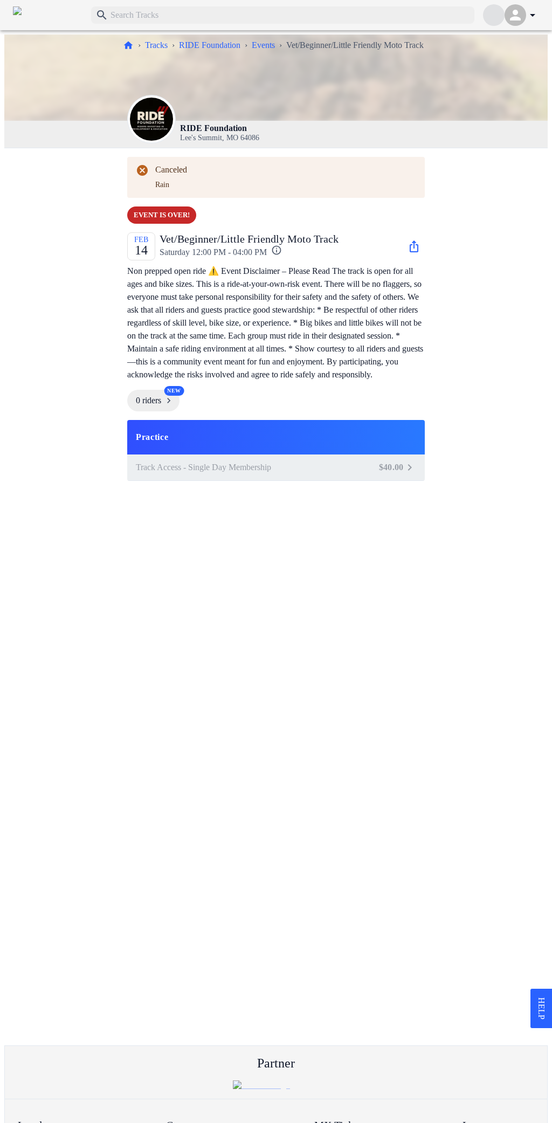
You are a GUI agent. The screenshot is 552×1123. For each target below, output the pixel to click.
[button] (276, 437)
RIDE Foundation (209, 45)
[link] (47, 15)
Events (263, 45)
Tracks (156, 45)
